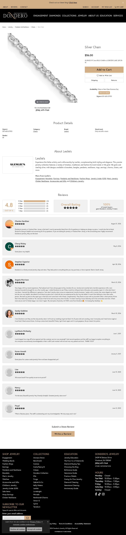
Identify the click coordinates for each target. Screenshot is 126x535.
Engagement (40, 15)
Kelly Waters (38, 485)
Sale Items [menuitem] (6, 491)
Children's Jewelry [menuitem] (9, 485)
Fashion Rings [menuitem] (7, 464)
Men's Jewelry (112, 178)
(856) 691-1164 (42, 110)
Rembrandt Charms (40, 497)
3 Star (20, 206)
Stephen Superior (22, 262)
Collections (69, 15)
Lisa (16, 369)
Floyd (17, 406)
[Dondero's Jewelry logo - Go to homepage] (15, 15)
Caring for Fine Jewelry (73, 479)
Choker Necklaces (42, 181)
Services (118, 15)
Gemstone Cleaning (71, 485)
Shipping (94, 80)
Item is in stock (104, 93)
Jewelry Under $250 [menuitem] (10, 488)
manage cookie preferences (24, 524)
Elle (34, 476)
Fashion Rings (85, 178)
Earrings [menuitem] (5, 467)
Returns (114, 80)
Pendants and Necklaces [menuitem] (11, 470)
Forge (35, 479)
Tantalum (36, 507)
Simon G (36, 500)
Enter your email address (12, 513)
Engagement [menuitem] (7, 458)
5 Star (20, 201)
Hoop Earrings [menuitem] (7, 494)
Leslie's (66, 131)
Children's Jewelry (77, 181)
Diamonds (55, 15)
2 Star (20, 208)
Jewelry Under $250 (98, 178)
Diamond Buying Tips (72, 464)
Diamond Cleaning (71, 482)
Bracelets (49, 178)
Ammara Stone (38, 458)
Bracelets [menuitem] (5, 473)
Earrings (56, 178)
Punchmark (67, 531)
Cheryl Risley (20, 243)
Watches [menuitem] (5, 479)
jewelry (10, 27)
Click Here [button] (73, 2)
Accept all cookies (34, 529)
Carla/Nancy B (39, 467)
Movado (36, 494)
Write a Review (63, 433)
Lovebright (37, 491)
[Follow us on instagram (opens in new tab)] (103, 494)
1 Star (21, 211)
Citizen (36, 470)
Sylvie (35, 503)
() (47, 201)
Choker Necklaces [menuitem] (9, 497)
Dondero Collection (40, 473)
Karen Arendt (20, 351)
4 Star (20, 203)
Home (4, 27)
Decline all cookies (17, 529)
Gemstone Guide (70, 473)
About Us (93, 15)
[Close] (123, 2)
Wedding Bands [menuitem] (8, 461)
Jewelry (82, 15)
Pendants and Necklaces (22, 27)
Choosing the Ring (71, 467)
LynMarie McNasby (23, 331)
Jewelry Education (71, 458)
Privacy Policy (51, 524)
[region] (42, 68)
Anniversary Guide (71, 488)
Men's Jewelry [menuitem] (7, 476)
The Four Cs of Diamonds (74, 461)
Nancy (17, 387)
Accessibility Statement (83, 524)
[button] (85, 7)
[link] (5, 7)
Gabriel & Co (38, 482)
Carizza (36, 464)
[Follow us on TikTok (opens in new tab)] (99, 494)
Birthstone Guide (70, 470)
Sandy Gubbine (21, 311)
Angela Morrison (22, 280)
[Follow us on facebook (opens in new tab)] (96, 494)
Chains (33, 27)
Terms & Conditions (65, 524)
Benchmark (37, 461)
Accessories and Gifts (58, 181)
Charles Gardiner (22, 221)
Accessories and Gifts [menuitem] (10, 482)
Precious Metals (70, 476)
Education (106, 15)
